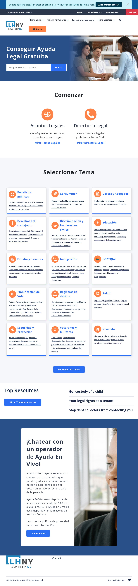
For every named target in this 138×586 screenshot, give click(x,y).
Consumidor (68, 194)
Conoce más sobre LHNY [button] (18, 12)
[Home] (14, 25)
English (78, 12)
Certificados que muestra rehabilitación (68, 302)
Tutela (11, 302)
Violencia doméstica (17, 341)
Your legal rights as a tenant (91, 400)
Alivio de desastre (35, 202)
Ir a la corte (99, 201)
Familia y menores (30, 259)
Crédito (76, 204)
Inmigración (68, 259)
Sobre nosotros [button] (104, 20)
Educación (110, 222)
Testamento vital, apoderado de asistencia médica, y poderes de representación (26, 305)
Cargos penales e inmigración (64, 305)
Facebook (125, 580)
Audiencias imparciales (19, 209)
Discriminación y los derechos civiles (71, 225)
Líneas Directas (94, 12)
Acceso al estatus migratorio (63, 266)
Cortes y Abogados (115, 194)
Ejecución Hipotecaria (112, 343)
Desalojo (97, 343)
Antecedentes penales (61, 316)
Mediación (98, 204)
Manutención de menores (29, 266)
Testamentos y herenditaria (21, 316)
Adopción (13, 266)
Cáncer (116, 300)
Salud (103, 266)
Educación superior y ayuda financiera (110, 229)
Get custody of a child (86, 391)
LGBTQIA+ (110, 259)
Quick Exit (132, 12)
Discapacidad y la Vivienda (105, 336)
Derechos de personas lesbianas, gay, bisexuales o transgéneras (111, 273)
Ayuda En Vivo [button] (112, 12)
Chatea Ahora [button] (38, 533)
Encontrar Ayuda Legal (83, 20)
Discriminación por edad (19, 231)
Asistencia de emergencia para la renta (26, 206)
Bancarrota (56, 201)
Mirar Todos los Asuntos (23, 402)
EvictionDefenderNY (109, 4)
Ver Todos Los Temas (69, 369)
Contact (53, 558)
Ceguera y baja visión (103, 300)
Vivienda (109, 329)
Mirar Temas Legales (47, 142)
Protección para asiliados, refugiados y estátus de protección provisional (68, 269)
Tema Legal (35, 20)
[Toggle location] (120, 20)
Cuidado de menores (18, 202)
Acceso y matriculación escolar (107, 233)
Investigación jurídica (114, 201)
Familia (97, 266)
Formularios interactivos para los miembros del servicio (67, 348)
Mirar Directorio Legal (90, 142)
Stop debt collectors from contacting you (101, 410)
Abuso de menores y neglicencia (23, 337)
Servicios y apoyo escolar (105, 236)
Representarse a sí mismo (115, 204)
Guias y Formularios (56, 20)
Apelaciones (56, 337)
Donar (39, 29)
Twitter (129, 580)
